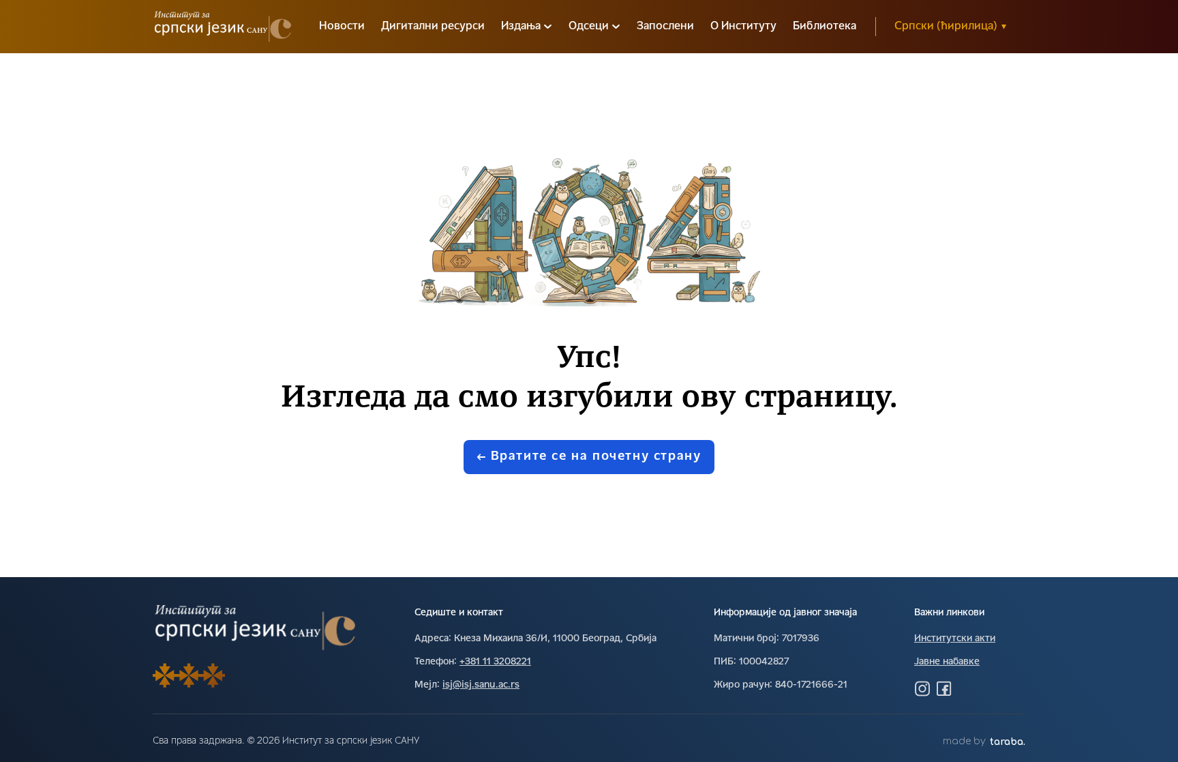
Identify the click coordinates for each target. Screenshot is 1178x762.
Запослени (665, 26)
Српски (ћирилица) (950, 26)
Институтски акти (954, 638)
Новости (342, 26)
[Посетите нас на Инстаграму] (922, 688)
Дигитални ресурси (433, 26)
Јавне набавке (947, 662)
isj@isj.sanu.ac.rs (480, 685)
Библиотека (824, 26)
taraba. (1007, 742)
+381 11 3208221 (495, 662)
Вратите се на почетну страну (596, 457)
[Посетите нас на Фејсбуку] (944, 688)
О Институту (743, 26)
